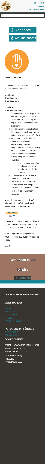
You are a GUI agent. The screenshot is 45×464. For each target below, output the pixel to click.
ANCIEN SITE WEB (13, 321)
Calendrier (40, 7)
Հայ (42, 3)
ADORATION (10, 312)
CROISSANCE (11, 315)
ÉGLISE (8, 309)
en (35, 3)
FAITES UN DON (12, 332)
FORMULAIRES (12, 335)
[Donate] (12, 214)
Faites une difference (36, 10)
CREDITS (9, 318)
